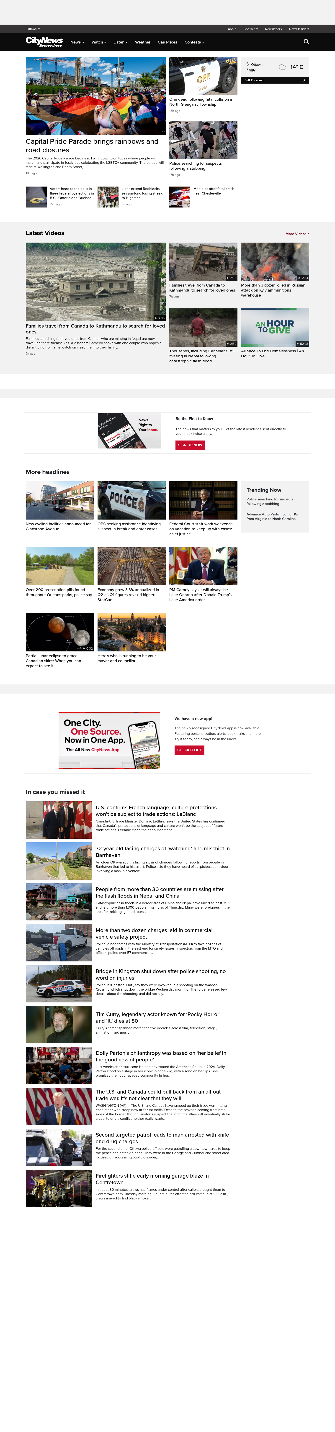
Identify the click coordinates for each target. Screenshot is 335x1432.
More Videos (296, 234)
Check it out (189, 750)
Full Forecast (254, 80)
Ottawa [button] (31, 29)
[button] (250, 29)
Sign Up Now (190, 445)
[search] (306, 42)
